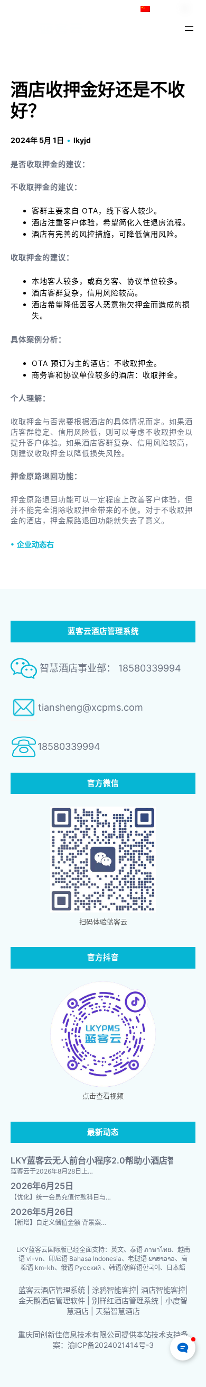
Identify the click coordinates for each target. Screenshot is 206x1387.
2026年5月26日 (42, 1212)
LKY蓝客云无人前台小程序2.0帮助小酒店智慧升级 (106, 1161)
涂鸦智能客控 (114, 1289)
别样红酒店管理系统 (125, 1300)
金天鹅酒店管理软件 (51, 1300)
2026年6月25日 (42, 1186)
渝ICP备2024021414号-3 (111, 1344)
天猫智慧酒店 (118, 1311)
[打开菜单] (189, 28)
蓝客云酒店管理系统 (51, 1289)
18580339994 (69, 746)
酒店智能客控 (163, 1289)
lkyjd (82, 140)
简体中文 (167, 9)
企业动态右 (35, 544)
